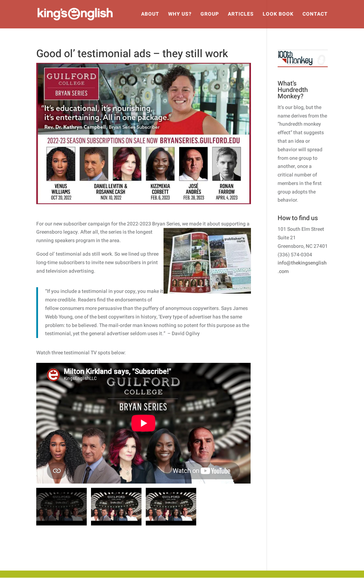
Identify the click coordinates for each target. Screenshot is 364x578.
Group (209, 15)
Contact (315, 15)
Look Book (278, 15)
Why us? (180, 15)
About (150, 15)
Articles (241, 15)
